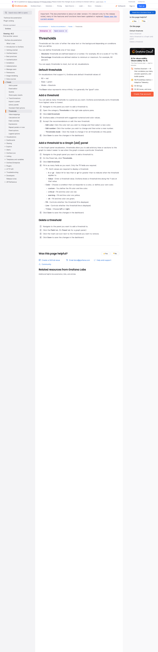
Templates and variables (15, 159)
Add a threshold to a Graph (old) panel (141, 38)
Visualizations (11, 137)
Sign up (141, 6)
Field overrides (14, 121)
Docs (89, 6)
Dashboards (10, 140)
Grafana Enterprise (13, 163)
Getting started (12, 50)
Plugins (9, 166)
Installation (10, 63)
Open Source (69, 6)
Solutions (49, 6)
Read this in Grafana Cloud (141, 12)
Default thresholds (136, 31)
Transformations (14, 98)
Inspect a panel (14, 101)
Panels (70, 26)
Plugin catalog (9, 21)
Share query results (15, 95)
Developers (10, 175)
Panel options (13, 130)
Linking (8, 156)
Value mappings (14, 114)
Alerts (8, 150)
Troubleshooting (12, 172)
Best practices (11, 56)
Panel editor (13, 89)
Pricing (59, 6)
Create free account (142, 94)
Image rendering (12, 76)
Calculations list (14, 117)
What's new (11, 43)
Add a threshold (135, 34)
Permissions (10, 72)
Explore (9, 146)
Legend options (14, 134)
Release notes (12, 179)
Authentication (11, 60)
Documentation (43, 26)
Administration (11, 66)
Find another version (10, 36)
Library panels (14, 105)
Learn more (99, 2)
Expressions (13, 124)
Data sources (11, 79)
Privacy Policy (46, 2)
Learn (81, 6)
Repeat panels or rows (17, 127)
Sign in (132, 6)
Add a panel (13, 85)
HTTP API (9, 169)
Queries (11, 92)
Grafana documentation (58, 26)
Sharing (9, 143)
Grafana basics (11, 53)
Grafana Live (10, 153)
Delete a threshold (136, 42)
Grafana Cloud (36, 6)
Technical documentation (13, 18)
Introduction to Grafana (15, 47)
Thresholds (13, 111)
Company (98, 6)
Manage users (11, 69)
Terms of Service (33, 2)
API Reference (11, 182)
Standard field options (17, 108)
